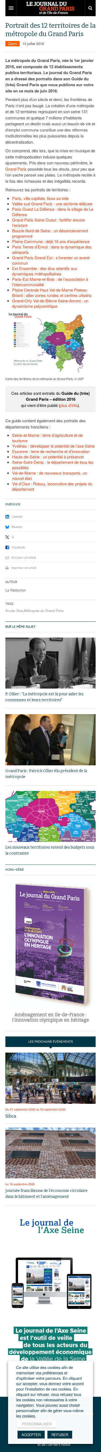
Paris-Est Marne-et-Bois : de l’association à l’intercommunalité (50, 281)
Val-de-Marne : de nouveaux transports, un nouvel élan (49, 475)
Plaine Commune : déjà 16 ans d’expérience (50, 241)
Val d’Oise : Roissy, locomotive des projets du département (52, 486)
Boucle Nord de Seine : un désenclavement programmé (50, 233)
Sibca (10, 1116)
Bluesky (17, 526)
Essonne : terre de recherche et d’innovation (50, 451)
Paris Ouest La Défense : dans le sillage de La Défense (52, 211)
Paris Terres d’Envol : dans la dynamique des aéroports (52, 249)
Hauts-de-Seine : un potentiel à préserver (48, 456)
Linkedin (17, 516)
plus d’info (69, 405)
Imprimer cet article (23, 567)
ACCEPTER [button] (31, 1434)
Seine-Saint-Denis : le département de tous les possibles (52, 464)
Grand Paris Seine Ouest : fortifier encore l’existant (48, 222)
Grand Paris (16, 169)
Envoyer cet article (24, 557)
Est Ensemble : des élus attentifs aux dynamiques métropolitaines (44, 270)
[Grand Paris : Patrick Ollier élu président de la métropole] (50, 739)
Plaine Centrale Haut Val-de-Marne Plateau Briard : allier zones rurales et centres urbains (52, 292)
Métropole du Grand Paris (44, 610)
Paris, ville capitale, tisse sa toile (40, 198)
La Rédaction (15, 590)
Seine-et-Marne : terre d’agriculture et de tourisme (47, 437)
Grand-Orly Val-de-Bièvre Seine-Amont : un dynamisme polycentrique (50, 303)
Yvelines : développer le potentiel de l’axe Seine (53, 446)
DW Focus (50, 8)
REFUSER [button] (59, 1434)
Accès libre (14, 610)
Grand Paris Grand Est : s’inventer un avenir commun (51, 260)
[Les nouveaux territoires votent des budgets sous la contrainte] (50, 816)
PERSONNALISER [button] (37, 1423)
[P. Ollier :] (50, 663)
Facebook (18, 547)
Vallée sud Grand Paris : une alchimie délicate (52, 203)
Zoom (12, 43)
